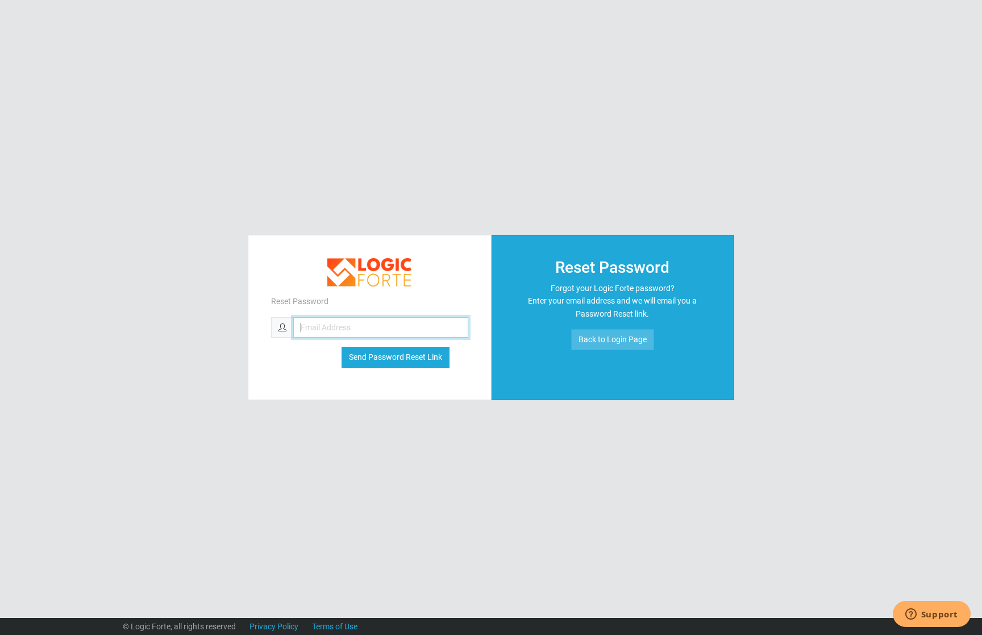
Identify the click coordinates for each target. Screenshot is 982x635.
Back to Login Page (613, 339)
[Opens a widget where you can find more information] (931, 615)
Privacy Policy (273, 626)
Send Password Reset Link (395, 357)
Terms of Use (334, 626)
